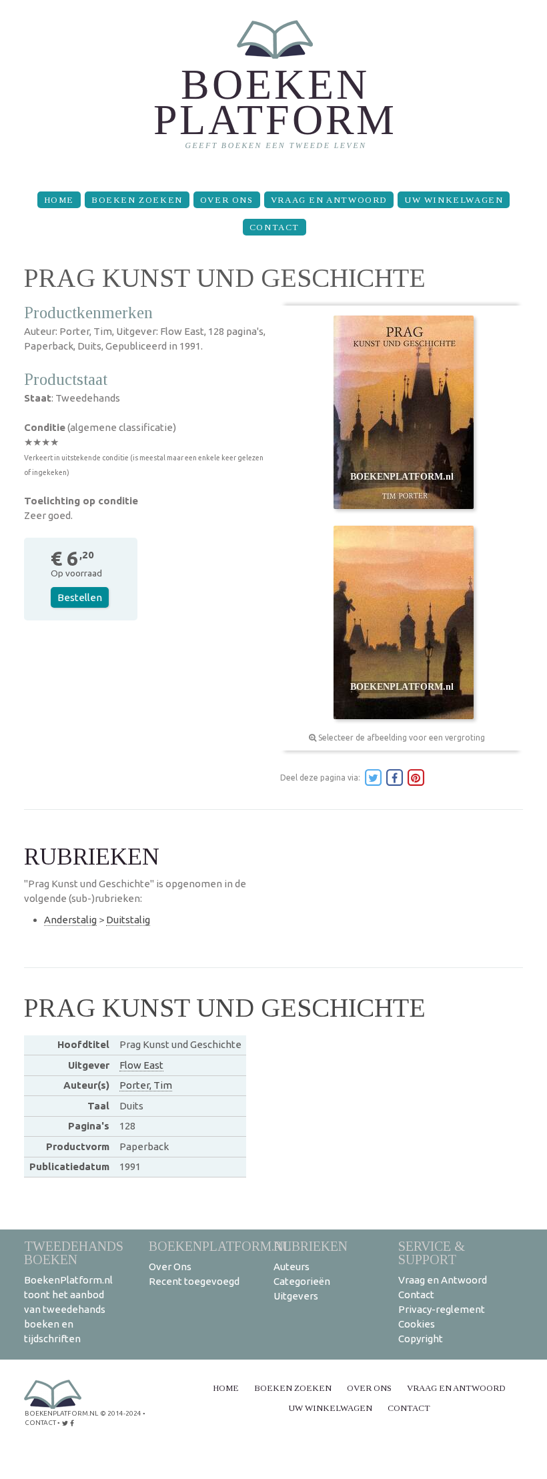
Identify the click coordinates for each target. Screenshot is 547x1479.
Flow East (141, 1065)
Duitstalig (128, 919)
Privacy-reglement (441, 1309)
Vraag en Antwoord (329, 200)
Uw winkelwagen (453, 200)
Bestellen (79, 597)
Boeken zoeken (137, 200)
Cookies (416, 1324)
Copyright (420, 1338)
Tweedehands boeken (73, 1252)
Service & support (431, 1252)
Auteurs (292, 1266)
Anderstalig (70, 919)
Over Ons (226, 200)
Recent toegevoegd (194, 1281)
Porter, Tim (145, 1085)
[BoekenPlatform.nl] (274, 90)
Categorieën (302, 1281)
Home (59, 200)
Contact (274, 227)
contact (40, 1422)
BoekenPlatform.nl (220, 1246)
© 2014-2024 (120, 1413)
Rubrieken (311, 1246)
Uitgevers (296, 1296)
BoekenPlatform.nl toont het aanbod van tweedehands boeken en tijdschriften (68, 1309)
